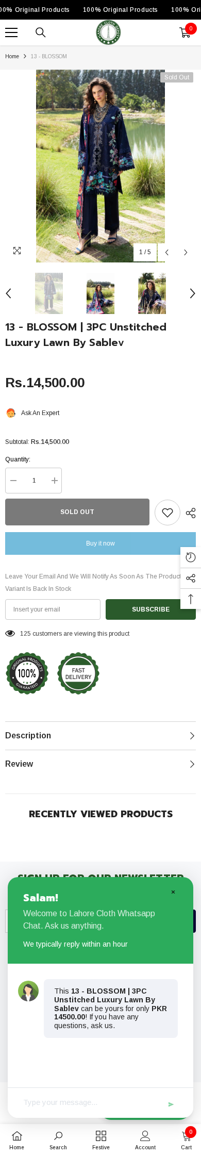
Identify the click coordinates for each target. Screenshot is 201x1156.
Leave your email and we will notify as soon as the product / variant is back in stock (94, 582)
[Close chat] (172, 891)
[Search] (41, 32)
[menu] (11, 32)
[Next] (186, 252)
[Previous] (167, 252)
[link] (58, 1140)
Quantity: (17, 459)
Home (12, 56)
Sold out (77, 512)
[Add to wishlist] (167, 512)
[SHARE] (188, 513)
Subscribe (151, 609)
